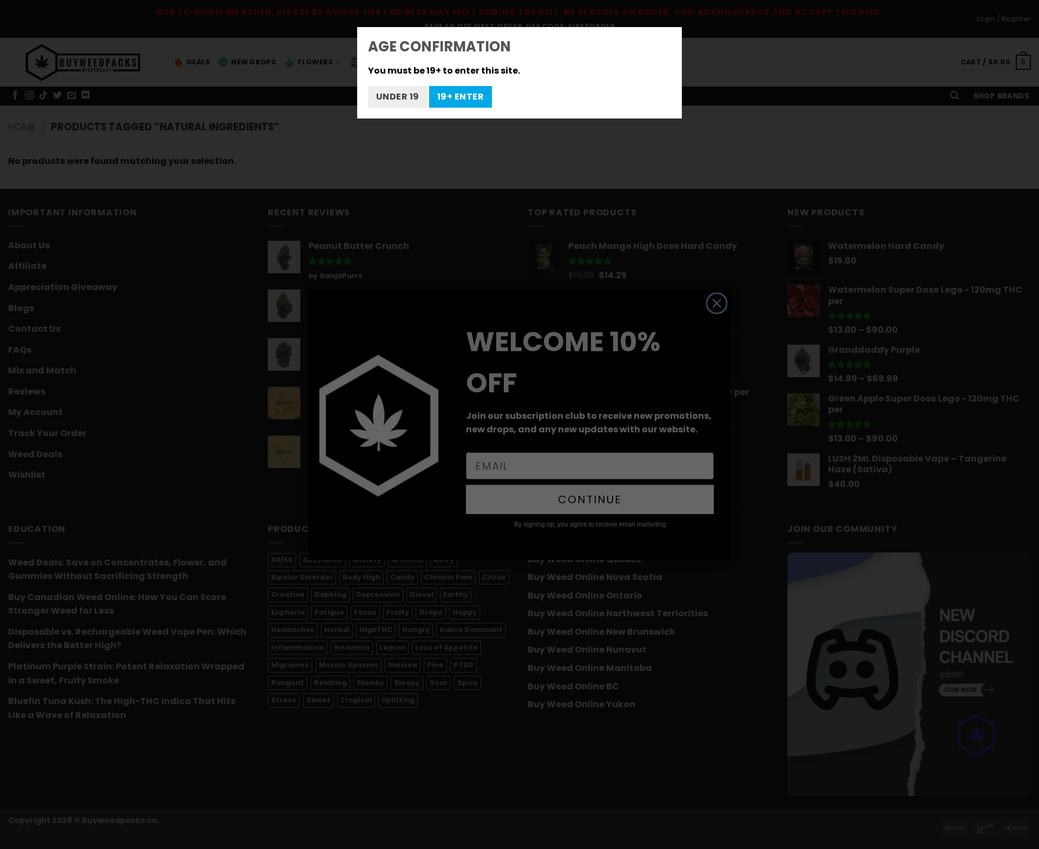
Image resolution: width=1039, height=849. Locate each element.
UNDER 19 (397, 96)
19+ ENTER (460, 96)
